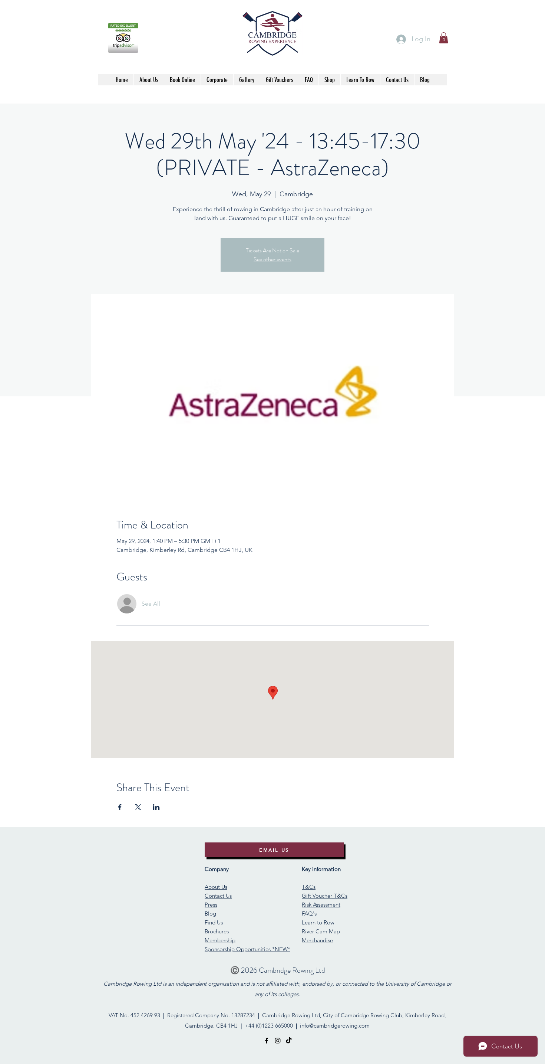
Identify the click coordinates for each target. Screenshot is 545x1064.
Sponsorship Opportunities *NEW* (247, 949)
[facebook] (266, 1040)
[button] (443, 37)
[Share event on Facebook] (119, 807)
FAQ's (309, 913)
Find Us (214, 922)
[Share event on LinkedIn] (156, 807)
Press (211, 904)
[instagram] (277, 1040)
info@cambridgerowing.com (335, 1025)
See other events (272, 259)
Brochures (217, 931)
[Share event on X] (138, 807)
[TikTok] (289, 1040)
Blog (210, 913)
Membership (220, 940)
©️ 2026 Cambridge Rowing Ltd (277, 970)
